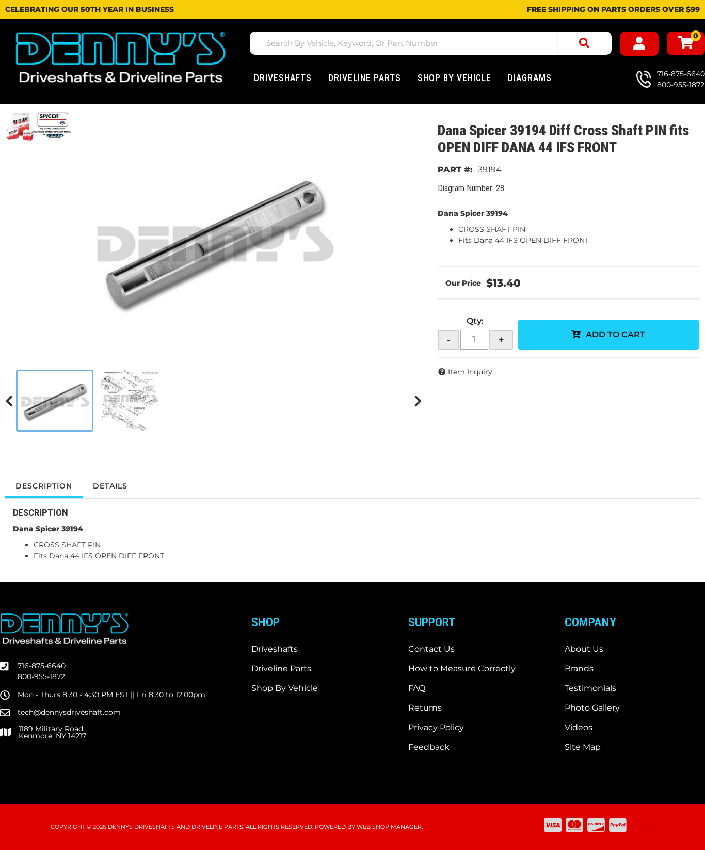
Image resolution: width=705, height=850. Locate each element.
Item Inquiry (470, 371)
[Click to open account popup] (639, 44)
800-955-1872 (41, 676)
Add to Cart (615, 334)
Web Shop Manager (389, 826)
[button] (431, 43)
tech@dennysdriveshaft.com (69, 712)
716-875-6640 (42, 665)
